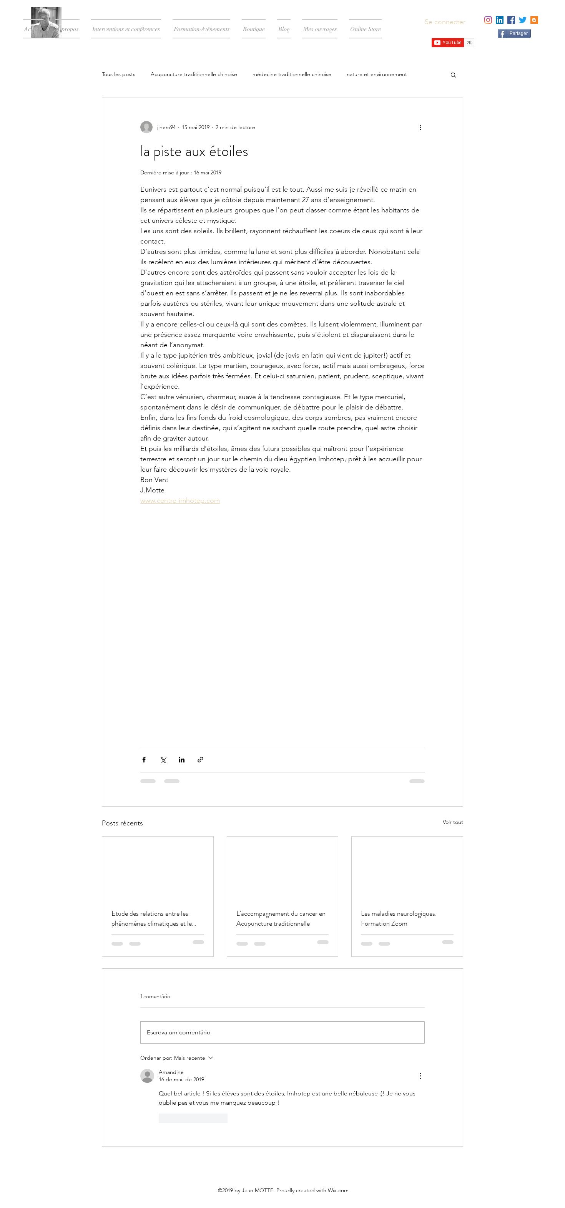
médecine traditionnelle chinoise (292, 74)
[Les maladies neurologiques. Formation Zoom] (407, 868)
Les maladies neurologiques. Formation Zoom (399, 918)
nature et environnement (377, 74)
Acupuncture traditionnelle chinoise (194, 74)
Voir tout (453, 822)
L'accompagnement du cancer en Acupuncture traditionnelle (281, 918)
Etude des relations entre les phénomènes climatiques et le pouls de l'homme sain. (151, 918)
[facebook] (511, 20)
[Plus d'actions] (420, 127)
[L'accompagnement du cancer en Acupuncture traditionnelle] (282, 868)
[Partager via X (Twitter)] (162, 759)
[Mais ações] (420, 1075)
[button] (453, 74)
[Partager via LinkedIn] (181, 759)
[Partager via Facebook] (144, 759)
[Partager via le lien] (200, 759)
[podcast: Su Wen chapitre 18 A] (157, 868)
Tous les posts (118, 74)
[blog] (534, 20)
